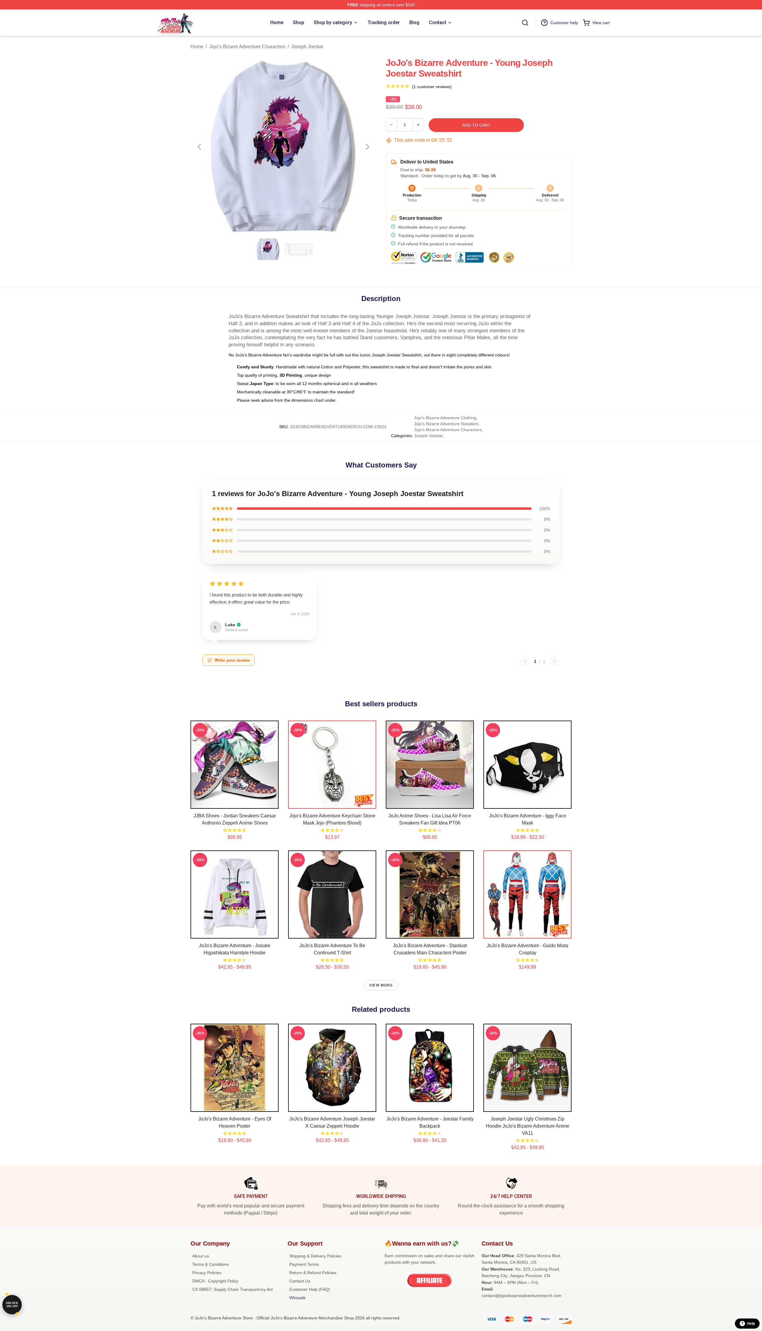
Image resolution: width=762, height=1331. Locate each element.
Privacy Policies (206, 1272)
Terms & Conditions (210, 1264)
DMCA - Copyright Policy (215, 1281)
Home (196, 46)
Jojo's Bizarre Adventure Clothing (445, 417)
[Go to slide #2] (299, 249)
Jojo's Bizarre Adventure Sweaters (446, 423)
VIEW (234, 802)
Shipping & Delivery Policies (315, 1256)
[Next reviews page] (554, 661)
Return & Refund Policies (312, 1272)
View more (381, 985)
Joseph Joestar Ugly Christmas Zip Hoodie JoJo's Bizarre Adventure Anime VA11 (527, 1126)
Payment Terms (304, 1264)
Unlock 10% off (12, 1305)
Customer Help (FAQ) (309, 1289)
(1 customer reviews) (432, 86)
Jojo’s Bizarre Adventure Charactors (247, 46)
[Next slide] (367, 147)
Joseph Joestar (307, 46)
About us (200, 1256)
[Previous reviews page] (525, 661)
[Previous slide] (199, 147)
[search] (525, 23)
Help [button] (751, 1323)
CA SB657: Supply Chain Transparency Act (232, 1289)
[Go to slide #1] (268, 249)
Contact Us (299, 1281)
